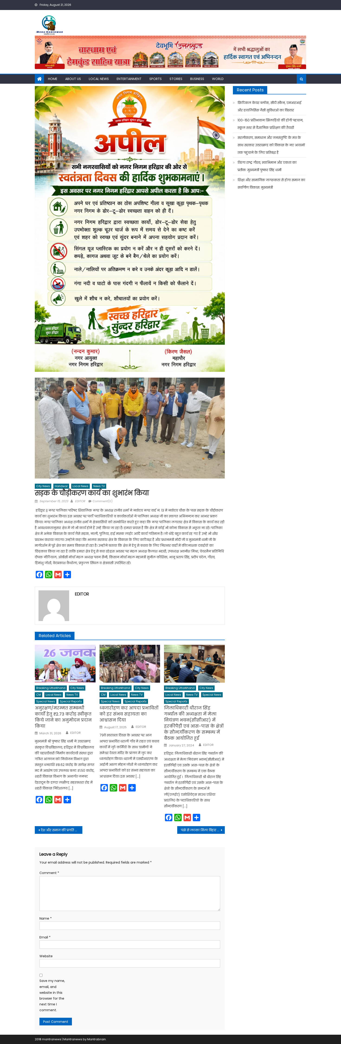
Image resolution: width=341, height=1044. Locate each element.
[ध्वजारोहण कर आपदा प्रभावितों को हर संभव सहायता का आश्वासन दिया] (130, 664)
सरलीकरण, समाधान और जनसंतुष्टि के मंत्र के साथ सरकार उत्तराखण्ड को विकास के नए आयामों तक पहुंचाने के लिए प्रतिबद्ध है (271, 145)
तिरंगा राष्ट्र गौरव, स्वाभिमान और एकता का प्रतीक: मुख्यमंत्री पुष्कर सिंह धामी (267, 166)
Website (46, 956)
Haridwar (61, 486)
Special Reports (71, 701)
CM (38, 695)
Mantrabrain (96, 1039)
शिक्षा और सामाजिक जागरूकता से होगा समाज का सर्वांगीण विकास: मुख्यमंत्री (271, 184)
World (218, 78)
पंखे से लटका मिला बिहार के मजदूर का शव (203, 830)
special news (45, 701)
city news (43, 486)
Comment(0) (103, 501)
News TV (99, 486)
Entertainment (129, 78)
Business (197, 78)
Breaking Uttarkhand (50, 688)
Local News (99, 78)
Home (52, 78)
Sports (155, 78)
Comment (49, 873)
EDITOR (80, 501)
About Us (73, 78)
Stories (176, 78)
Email (45, 937)
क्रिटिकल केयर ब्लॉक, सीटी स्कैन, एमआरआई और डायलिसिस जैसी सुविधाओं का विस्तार (269, 106)
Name (45, 918)
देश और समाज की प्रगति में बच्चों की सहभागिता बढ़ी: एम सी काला (61, 830)
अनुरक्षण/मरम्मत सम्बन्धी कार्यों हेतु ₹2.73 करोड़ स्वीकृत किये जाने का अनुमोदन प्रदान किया (63, 717)
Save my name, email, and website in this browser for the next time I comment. (52, 995)
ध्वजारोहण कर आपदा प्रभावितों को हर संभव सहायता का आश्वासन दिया (129, 714)
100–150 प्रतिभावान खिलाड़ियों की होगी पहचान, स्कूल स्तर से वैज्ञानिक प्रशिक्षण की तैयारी (270, 124)
